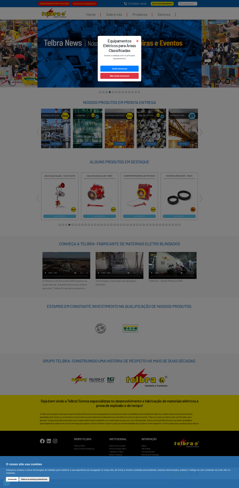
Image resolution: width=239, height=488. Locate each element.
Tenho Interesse (119, 68)
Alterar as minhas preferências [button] (34, 479)
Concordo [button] (12, 479)
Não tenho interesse (119, 76)
